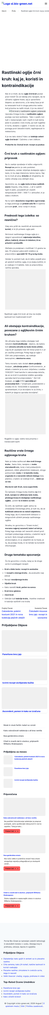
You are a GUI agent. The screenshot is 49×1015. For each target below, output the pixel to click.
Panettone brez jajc (12, 654)
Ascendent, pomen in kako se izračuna (21, 711)
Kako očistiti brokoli (12, 997)
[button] (45, 3)
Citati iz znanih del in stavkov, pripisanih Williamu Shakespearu (21, 742)
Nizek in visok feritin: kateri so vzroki (20, 725)
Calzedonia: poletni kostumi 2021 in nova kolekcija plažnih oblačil (13, 614)
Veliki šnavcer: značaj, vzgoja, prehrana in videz (24, 976)
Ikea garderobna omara (14, 736)
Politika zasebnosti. (34, 1006)
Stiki (23, 1006)
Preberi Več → (10, 831)
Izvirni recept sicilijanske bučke (18, 683)
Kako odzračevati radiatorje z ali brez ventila (23, 730)
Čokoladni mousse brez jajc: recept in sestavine (38, 614)
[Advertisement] (24, 40)
